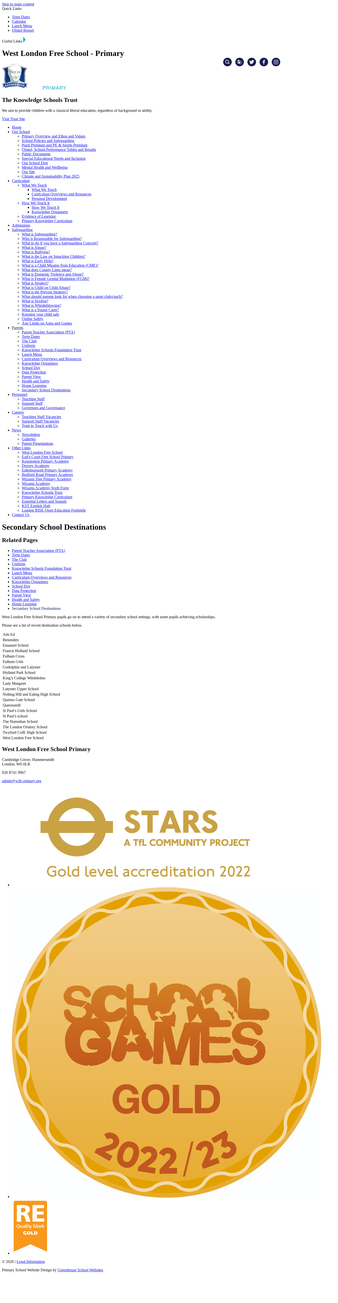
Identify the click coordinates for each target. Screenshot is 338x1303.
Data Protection (34, 372)
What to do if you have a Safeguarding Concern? (60, 243)
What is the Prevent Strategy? (45, 292)
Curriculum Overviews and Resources (61, 194)
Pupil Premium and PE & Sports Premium (54, 145)
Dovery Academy (35, 466)
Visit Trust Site (13, 119)
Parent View (31, 377)
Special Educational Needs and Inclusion (54, 158)
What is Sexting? (35, 301)
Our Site (28, 172)
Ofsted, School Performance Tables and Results (59, 149)
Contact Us (20, 515)
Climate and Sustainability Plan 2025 (50, 176)
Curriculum (21, 181)
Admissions (21, 225)
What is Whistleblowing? (41, 305)
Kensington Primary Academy (45, 461)
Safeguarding (22, 230)
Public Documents (36, 154)
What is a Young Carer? (40, 310)
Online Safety (32, 319)
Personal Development (49, 198)
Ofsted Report (23, 30)
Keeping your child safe (40, 314)
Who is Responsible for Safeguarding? (52, 239)
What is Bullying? (36, 252)
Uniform (28, 345)
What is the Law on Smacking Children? (53, 256)
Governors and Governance (43, 408)
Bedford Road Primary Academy (47, 475)
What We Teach (34, 185)
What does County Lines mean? (47, 270)
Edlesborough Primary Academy (47, 470)
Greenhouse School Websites (80, 1270)
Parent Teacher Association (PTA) (48, 332)
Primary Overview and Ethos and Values (53, 136)
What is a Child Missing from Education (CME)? (60, 265)
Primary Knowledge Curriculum (47, 221)
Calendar (19, 21)
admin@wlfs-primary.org (21, 781)
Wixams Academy (36, 483)
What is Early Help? (37, 261)
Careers (18, 412)
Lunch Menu (22, 26)
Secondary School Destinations (46, 390)
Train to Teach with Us (40, 426)
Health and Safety (36, 381)
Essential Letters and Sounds (44, 501)
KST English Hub (36, 506)
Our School (21, 132)
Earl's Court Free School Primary (47, 457)
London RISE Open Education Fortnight (54, 510)
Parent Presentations (37, 443)
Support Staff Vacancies (40, 421)
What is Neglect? (35, 283)
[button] (24, 40)
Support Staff (32, 403)
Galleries (29, 439)
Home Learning (34, 385)
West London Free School (42, 452)
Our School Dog (35, 163)
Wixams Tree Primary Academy (47, 479)
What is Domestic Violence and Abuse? (53, 274)
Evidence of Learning (39, 216)
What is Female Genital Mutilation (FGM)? (55, 279)
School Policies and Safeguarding (48, 141)
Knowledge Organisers (50, 212)
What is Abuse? (34, 247)
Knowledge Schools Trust (42, 492)
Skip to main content (18, 4)
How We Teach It (35, 203)
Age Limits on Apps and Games (47, 323)
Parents (17, 328)
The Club (29, 341)
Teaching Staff (33, 399)
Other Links (21, 448)
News (16, 430)
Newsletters (31, 434)
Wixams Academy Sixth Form (45, 488)
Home (17, 127)
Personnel (19, 394)
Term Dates (21, 17)
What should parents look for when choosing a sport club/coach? (72, 296)
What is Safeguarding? (39, 234)
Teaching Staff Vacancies (41, 417)
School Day (31, 368)
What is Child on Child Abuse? (46, 287)
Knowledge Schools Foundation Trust (51, 350)
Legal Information (31, 1261)
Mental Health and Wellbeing (45, 167)
